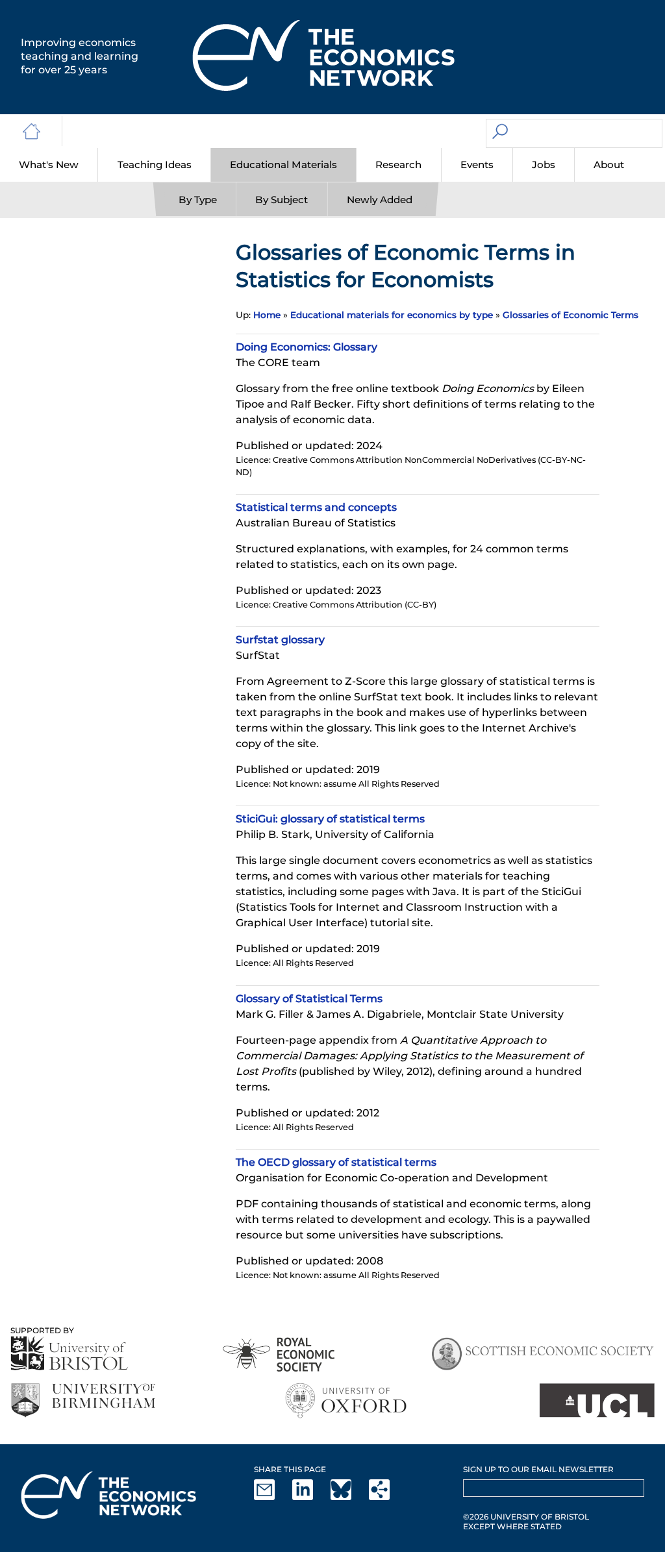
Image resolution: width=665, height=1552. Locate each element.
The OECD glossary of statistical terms (336, 1162)
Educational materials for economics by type (391, 315)
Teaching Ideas (155, 164)
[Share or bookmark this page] (387, 1497)
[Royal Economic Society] (279, 1354)
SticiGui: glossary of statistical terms (330, 819)
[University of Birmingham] (82, 1400)
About (609, 164)
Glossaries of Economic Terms (570, 315)
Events (477, 164)
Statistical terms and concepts (316, 507)
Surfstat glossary (280, 640)
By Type (198, 199)
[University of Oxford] (347, 1400)
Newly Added (379, 199)
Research (398, 164)
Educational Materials (283, 164)
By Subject (281, 199)
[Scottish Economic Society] (543, 1354)
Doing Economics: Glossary (306, 347)
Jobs (543, 164)
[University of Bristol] (69, 1353)
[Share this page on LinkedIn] (310, 1497)
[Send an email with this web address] (272, 1497)
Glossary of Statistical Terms (309, 998)
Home (267, 315)
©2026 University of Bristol (526, 1516)
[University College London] (597, 1400)
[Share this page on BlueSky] (349, 1497)
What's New (49, 164)
